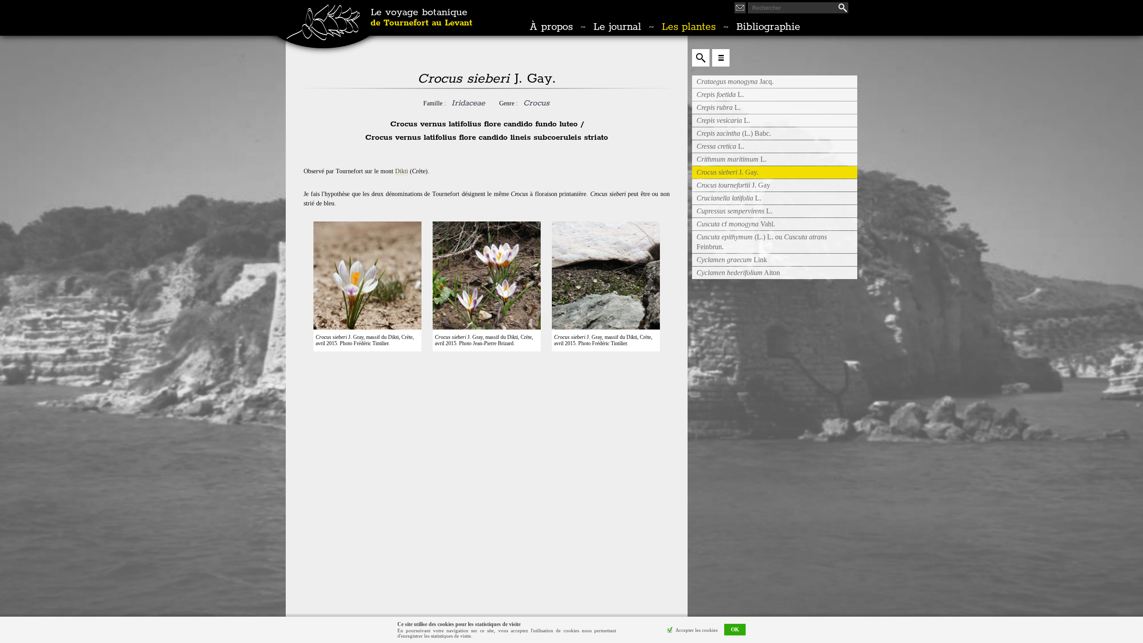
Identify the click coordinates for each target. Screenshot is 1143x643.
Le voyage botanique (421, 18)
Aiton (738, 272)
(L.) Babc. (734, 133)
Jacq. (735, 81)
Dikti (401, 171)
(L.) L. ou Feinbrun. (762, 242)
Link (732, 259)
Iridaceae (468, 103)
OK (735, 630)
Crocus (536, 103)
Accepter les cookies (697, 630)
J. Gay (733, 185)
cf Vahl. (736, 224)
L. (720, 94)
